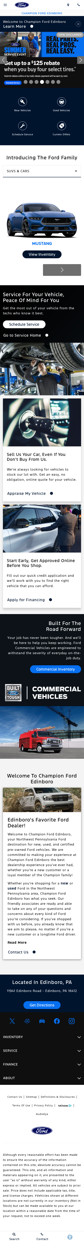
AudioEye (42, 1114)
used (12, 888)
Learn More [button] (15, 26)
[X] (12, 1021)
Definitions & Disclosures (58, 1097)
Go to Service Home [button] (22, 335)
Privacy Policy (43, 1105)
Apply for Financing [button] (26, 600)
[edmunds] (42, 1021)
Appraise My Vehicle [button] (27, 493)
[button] (26, 82)
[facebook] (57, 1021)
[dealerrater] (27, 1021)
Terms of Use (21, 1105)
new (64, 883)
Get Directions (42, 1005)
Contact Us (14, 1097)
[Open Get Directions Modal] (68, 5)
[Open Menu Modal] (5, 5)
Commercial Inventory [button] (55, 669)
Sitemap (31, 1097)
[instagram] (71, 1021)
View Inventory (42, 254)
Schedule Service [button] (24, 324)
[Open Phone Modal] (78, 5)
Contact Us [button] (19, 952)
